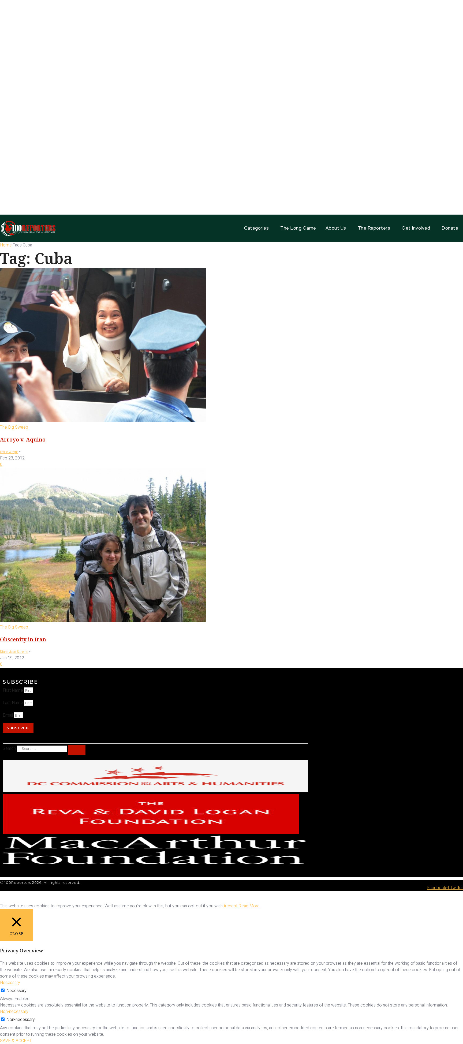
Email (8, 715)
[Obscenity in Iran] (103, 621)
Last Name (13, 702)
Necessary (16, 990)
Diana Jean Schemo (14, 651)
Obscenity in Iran (23, 639)
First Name (13, 690)
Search (9, 748)
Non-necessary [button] (14, 1011)
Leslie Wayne (9, 452)
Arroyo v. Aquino (23, 439)
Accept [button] (230, 906)
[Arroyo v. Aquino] (103, 421)
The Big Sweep (14, 427)
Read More (249, 906)
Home (6, 245)
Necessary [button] (10, 982)
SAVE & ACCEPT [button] (16, 1041)
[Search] (76, 750)
